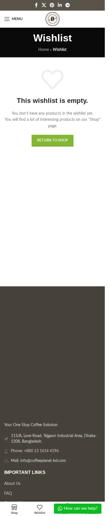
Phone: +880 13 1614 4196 (35, 451)
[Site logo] (53, 19)
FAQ (8, 493)
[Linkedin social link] (60, 5)
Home (43, 50)
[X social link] (44, 5)
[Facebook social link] (36, 5)
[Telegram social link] (68, 5)
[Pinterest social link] (52, 5)
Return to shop (52, 140)
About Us (12, 483)
